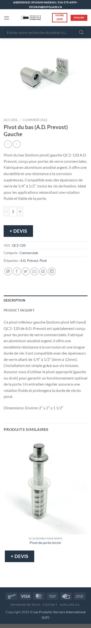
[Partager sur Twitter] (26, 271)
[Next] (21, 107)
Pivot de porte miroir (45, 543)
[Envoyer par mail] (34, 271)
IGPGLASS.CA (70, 604)
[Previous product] (16, 144)
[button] (6, 18)
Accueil (11, 120)
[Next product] (8, 144)
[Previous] (8, 107)
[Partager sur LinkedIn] (52, 271)
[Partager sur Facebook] (17, 271)
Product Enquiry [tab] (19, 310)
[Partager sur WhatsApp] (8, 271)
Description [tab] (14, 300)
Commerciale (35, 120)
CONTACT (50, 604)
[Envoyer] (81, 32)
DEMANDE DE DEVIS (25, 604)
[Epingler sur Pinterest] (43, 271)
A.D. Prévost (29, 261)
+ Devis (18, 231)
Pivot (43, 261)
